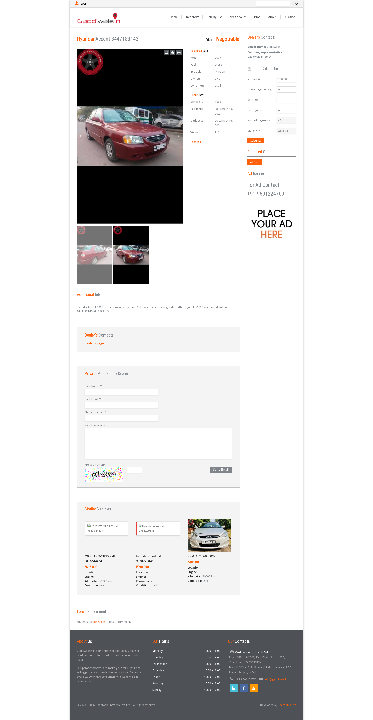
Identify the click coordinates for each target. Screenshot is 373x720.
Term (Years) (255, 110)
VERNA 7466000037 (201, 556)
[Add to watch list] (172, 52)
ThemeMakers (287, 705)
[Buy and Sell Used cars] (99, 17)
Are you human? (95, 464)
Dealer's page (94, 343)
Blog (257, 17)
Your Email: (93, 399)
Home (174, 17)
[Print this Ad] (179, 52)
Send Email (221, 470)
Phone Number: (96, 412)
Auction (289, 17)
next (179, 136)
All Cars (254, 162)
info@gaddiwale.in (276, 679)
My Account (238, 17)
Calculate (255, 140)
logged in (99, 621)
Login (83, 3)
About (272, 17)
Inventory (192, 17)
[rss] (254, 688)
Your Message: (95, 425)
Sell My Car (214, 17)
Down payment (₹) (259, 89)
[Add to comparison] (166, 52)
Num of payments (258, 120)
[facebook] (244, 688)
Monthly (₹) (254, 130)
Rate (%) (252, 100)
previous (81, 136)
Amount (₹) (254, 79)
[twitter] (234, 688)
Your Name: (93, 386)
